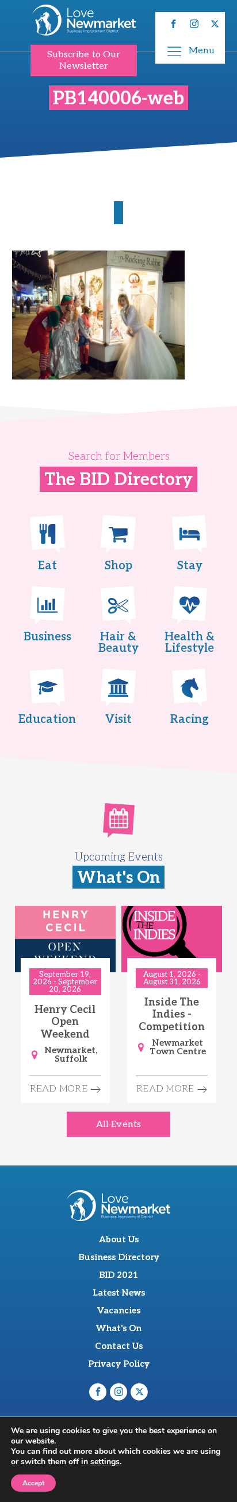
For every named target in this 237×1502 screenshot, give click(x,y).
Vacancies (118, 1310)
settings (105, 1462)
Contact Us (119, 1346)
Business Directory (118, 1257)
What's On (119, 1328)
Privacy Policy (119, 1364)
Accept (33, 1483)
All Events (118, 1124)
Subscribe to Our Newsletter (84, 60)
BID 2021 (118, 1275)
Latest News (119, 1293)
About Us (119, 1239)
